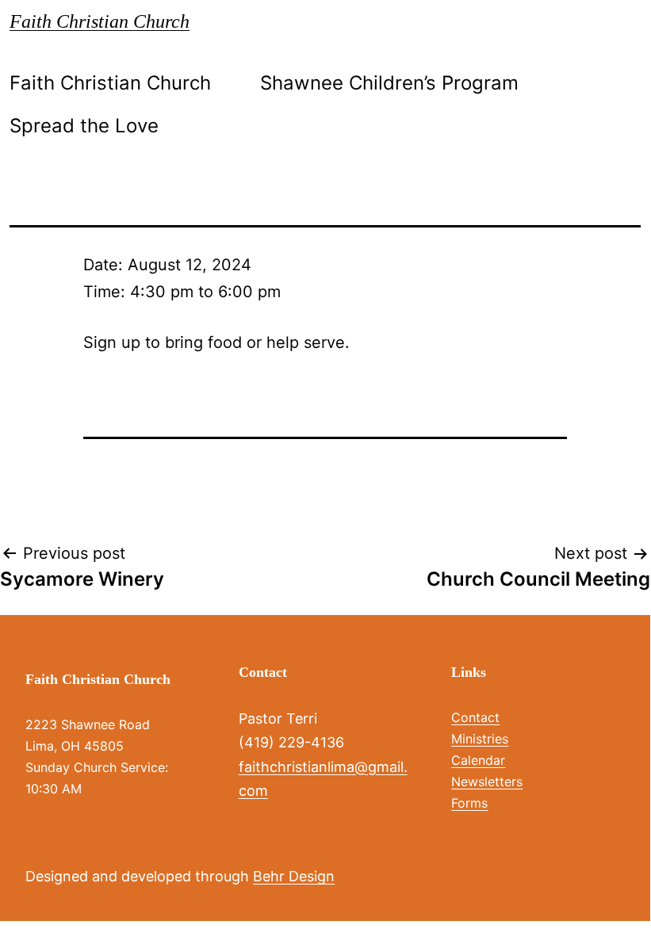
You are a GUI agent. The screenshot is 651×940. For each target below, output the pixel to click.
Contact (475, 717)
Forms (469, 803)
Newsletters (487, 781)
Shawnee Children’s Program (389, 82)
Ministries (479, 739)
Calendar (478, 760)
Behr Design (294, 876)
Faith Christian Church (100, 21)
